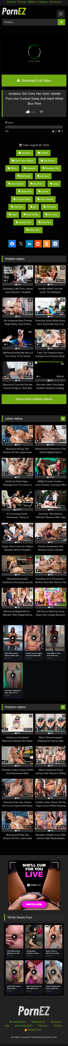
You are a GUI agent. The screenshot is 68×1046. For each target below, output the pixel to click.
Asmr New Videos (24, 160)
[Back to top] (57, 1036)
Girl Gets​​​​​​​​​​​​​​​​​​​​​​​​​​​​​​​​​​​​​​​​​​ (51, 206)
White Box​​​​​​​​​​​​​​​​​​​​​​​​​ (34, 230)
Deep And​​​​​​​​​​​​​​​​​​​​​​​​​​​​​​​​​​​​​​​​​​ (26, 191)
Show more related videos (34, 399)
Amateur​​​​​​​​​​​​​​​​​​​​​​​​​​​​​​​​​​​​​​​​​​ (31, 168)
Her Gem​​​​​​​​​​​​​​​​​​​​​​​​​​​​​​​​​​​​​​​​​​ (53, 214)
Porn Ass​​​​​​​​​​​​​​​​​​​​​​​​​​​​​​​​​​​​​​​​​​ (46, 222)
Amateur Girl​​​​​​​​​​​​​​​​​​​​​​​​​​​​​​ (52, 168)
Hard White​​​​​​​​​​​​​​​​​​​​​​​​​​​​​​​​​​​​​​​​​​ (32, 214)
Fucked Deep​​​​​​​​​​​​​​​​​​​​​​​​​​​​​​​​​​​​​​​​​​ (23, 199)
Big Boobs (49, 160)
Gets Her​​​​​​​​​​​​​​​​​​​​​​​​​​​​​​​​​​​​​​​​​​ (18, 206)
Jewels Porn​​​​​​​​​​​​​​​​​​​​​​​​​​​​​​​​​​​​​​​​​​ (25, 222)
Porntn (22, 1)
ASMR (44, 153)
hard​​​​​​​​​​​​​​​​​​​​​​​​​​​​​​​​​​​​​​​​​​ (14, 214)
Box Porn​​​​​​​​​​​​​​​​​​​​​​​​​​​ (38, 183)
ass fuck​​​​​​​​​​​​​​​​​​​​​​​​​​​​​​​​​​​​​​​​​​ (44, 176)
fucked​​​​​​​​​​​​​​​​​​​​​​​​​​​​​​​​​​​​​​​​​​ (44, 191)
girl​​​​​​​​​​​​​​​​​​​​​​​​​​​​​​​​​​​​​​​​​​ (34, 206)
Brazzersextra (17, 1021)
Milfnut (32, 1)
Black (14, 168)
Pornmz (11, 1)
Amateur (26, 153)
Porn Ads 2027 (24, 1025)
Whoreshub (38, 1021)
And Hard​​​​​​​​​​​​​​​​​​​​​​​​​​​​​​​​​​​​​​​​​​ (25, 176)
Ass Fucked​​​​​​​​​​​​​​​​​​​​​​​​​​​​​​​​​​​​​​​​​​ (17, 183)
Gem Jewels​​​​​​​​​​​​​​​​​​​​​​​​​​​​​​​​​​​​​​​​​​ (46, 199)
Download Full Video (35, 80)
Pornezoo (55, 1)
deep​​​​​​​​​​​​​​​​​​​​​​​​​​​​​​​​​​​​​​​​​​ (55, 183)
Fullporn (43, 1)
